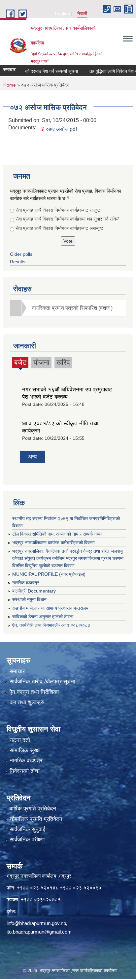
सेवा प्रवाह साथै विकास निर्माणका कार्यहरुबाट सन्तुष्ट (58, 210)
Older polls (21, 254)
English (62, 13)
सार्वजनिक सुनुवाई (27, 829)
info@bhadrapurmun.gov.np (36, 923)
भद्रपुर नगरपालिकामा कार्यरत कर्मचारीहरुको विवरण (53, 542)
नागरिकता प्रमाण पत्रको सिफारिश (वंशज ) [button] (72, 308)
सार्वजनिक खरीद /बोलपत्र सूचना (42, 681)
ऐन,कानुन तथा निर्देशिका (34, 692)
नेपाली (82, 13)
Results (17, 261)
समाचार (17, 671)
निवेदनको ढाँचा (25, 771)
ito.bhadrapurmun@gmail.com (39, 932)
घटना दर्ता (20, 740)
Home (9, 85)
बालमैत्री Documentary (34, 591)
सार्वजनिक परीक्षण (27, 839)
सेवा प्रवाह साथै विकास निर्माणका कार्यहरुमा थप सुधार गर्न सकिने (67, 219)
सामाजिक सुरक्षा (25, 750)
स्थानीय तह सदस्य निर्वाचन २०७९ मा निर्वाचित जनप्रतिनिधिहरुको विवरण (66, 522)
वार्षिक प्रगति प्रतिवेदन (33, 809)
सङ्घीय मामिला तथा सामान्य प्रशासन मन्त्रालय (50, 608)
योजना (41, 362)
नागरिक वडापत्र (25, 582)
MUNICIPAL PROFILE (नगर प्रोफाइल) (48, 574)
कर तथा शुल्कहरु (27, 702)
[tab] (68, 308)
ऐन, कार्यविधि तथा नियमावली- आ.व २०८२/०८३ (51, 625)
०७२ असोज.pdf (61, 129)
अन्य (32, 457)
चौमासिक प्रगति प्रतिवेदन (36, 819)
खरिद (63, 362)
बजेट (20, 363)
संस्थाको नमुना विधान (29, 599)
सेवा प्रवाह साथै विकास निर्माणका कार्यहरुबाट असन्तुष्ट (59, 228)
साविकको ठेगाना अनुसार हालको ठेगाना (42, 616)
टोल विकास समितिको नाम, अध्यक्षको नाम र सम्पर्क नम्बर (57, 534)
